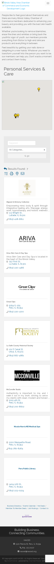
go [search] (28, 156)
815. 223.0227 (28, 548)
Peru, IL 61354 (28, 544)
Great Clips (10, 302)
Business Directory (14, 506)
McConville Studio (13, 389)
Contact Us (44, 508)
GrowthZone (12, 561)
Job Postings (33, 508)
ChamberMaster (35, 561)
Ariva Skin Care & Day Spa (17, 253)
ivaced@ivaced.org (27, 551)
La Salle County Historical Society (19, 346)
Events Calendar (29, 506)
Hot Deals (41, 506)
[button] (39, 90)
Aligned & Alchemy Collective (17, 202)
